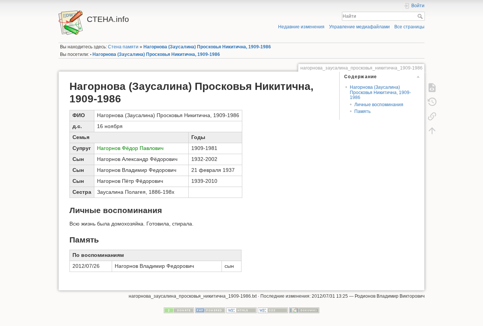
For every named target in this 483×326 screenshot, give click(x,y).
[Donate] (179, 309)
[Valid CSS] (273, 309)
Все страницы (409, 26)
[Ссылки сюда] (432, 116)
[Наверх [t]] (432, 130)
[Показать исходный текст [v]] (432, 87)
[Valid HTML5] (241, 309)
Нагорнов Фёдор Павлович (130, 148)
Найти (421, 16)
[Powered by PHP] (210, 309)
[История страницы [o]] (432, 101)
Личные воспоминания (378, 104)
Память (362, 111)
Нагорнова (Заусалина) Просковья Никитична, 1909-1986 (207, 46)
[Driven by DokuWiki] (304, 309)
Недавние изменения (301, 26)
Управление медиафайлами (359, 26)
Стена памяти (123, 46)
